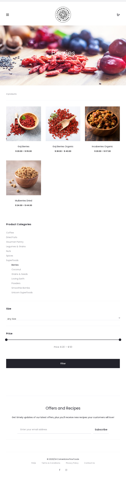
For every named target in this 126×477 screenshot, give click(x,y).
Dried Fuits (11, 237)
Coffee (10, 232)
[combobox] (63, 317)
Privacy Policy (72, 463)
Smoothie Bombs (21, 287)
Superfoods (62, 60)
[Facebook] (59, 470)
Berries (15, 264)
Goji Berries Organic (63, 146)
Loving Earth (18, 278)
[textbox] (63, 319)
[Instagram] (66, 470)
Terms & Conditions (51, 463)
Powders (16, 283)
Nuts (8, 251)
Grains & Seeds (20, 274)
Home (51, 60)
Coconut (16, 269)
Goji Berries (23, 146)
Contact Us (89, 463)
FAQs (33, 463)
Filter (63, 363)
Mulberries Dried (23, 200)
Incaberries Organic (102, 146)
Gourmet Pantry (15, 241)
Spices (9, 255)
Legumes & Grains (16, 246)
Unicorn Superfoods (22, 292)
